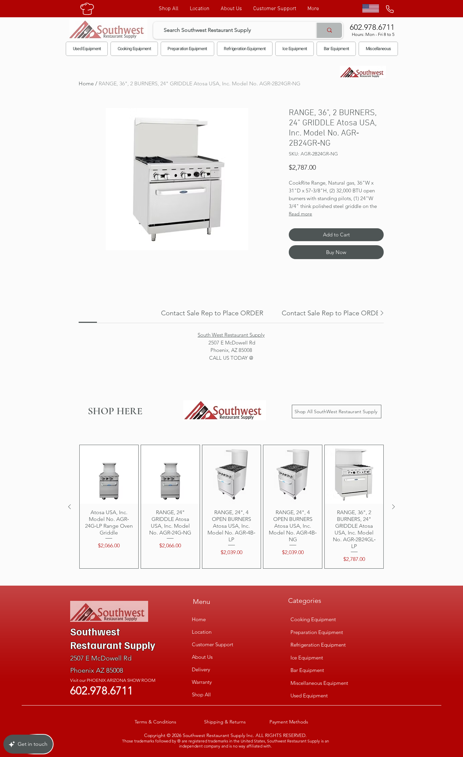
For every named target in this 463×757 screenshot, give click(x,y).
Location (202, 632)
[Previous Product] (69, 507)
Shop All (201, 694)
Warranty (202, 682)
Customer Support (212, 644)
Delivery (201, 669)
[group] (231, 506)
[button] (134, 49)
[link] (212, 313)
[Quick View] (109, 474)
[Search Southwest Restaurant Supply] (329, 30)
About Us (202, 657)
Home (86, 83)
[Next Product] (393, 507)
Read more (300, 214)
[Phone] (390, 9)
